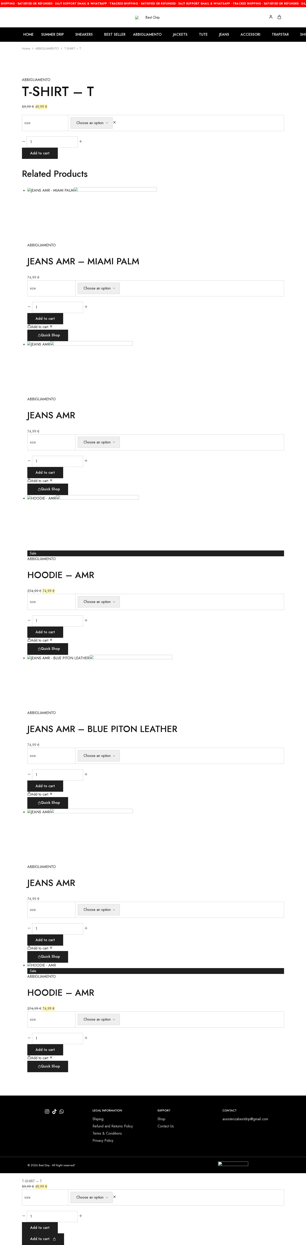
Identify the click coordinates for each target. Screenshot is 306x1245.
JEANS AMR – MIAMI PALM (83, 261)
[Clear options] (114, 122)
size (27, 122)
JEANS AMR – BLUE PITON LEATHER (102, 728)
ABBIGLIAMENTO (47, 48)
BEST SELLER (114, 34)
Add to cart (40, 153)
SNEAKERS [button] (84, 34)
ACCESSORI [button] (250, 34)
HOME (28, 34)
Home (26, 48)
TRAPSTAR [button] (280, 34)
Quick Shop (50, 335)
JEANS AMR (51, 415)
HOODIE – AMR (60, 574)
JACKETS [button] (180, 34)
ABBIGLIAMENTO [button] (147, 34)
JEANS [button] (224, 34)
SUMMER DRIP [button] (52, 34)
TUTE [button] (203, 34)
